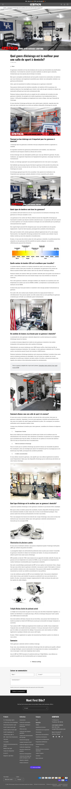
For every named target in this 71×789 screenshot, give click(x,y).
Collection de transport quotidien (25, 732)
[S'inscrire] (46, 708)
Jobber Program (39, 753)
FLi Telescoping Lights (8, 720)
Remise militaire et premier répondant (42, 750)
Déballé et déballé (24, 760)
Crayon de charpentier (8, 750)
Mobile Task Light (7, 748)
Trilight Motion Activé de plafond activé (24, 608)
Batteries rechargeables (25, 753)
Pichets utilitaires (24, 762)
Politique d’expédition (57, 785)
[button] (2, 4)
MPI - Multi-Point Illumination (10, 737)
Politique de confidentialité (42, 739)
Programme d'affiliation (41, 741)
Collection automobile (25, 722)
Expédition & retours (41, 727)
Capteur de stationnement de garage (10, 745)
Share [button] (13, 66)
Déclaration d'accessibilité (42, 734)
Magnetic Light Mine (8, 755)
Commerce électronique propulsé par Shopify (24, 784)
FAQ (37, 720)
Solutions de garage (24, 739)
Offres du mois (23, 729)
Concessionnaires (40, 744)
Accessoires (22, 720)
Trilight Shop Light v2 (8, 734)
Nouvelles (38, 722)
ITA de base (38, 732)
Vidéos (37, 724)
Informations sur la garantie (42, 729)
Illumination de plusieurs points (21, 542)
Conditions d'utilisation (41, 737)
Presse (37, 746)
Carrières (38, 755)
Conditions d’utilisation (63, 784)
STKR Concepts (12, 784)
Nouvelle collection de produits (25, 750)
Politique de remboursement (39, 784)
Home (4, 7)
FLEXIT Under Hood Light (9, 727)
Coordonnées (65, 785)
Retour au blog (36, 661)
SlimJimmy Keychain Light (9, 724)
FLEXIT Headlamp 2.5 (8, 732)
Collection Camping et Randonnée (25, 725)
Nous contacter (39, 758)
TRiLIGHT (5, 739)
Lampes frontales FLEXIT (26, 742)
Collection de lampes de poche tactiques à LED (25, 757)
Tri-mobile (6, 741)
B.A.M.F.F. (5, 753)
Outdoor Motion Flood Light (10, 729)
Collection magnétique (25, 747)
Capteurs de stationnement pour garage (26, 736)
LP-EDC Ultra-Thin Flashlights (10, 722)
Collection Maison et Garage (26, 744)
